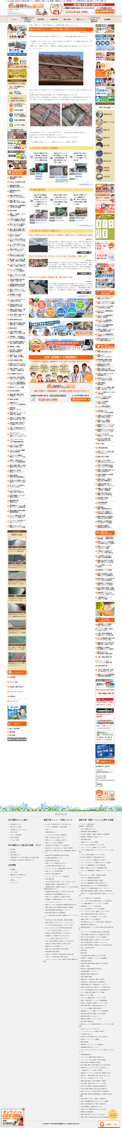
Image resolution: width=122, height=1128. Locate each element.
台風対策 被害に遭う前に (52, 860)
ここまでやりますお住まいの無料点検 (94, 19)
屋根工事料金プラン (51, 832)
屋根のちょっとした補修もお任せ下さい (56, 840)
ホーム (14, 19)
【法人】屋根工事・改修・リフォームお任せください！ (61, 881)
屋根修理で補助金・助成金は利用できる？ (104, 526)
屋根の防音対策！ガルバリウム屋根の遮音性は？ (106, 339)
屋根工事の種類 (104, 107)
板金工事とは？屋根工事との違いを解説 (17, 201)
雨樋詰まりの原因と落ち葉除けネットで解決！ (106, 648)
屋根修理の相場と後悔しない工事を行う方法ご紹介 (59, 891)
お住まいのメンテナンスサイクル (90, 1028)
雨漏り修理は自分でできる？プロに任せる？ (17, 196)
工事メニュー (80, 19)
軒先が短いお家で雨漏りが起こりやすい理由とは (17, 378)
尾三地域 (12, 735)
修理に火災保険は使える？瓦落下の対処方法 (106, 470)
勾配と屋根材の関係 (16, 360)
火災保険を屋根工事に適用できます (55, 865)
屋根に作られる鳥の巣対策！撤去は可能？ (57, 949)
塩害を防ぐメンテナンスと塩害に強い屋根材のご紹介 (96, 1073)
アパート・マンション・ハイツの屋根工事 (57, 876)
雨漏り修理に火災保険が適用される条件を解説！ (105, 517)
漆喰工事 (106, 130)
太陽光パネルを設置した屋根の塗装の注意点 (105, 416)
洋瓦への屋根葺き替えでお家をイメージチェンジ (17, 428)
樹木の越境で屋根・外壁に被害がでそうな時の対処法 (106, 588)
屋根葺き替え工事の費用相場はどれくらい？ (105, 365)
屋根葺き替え (108, 114)
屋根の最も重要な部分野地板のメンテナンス (17, 395)
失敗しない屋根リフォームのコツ (104, 355)
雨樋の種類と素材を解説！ (52, 951)
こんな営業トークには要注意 (104, 565)
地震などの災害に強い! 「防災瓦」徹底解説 (104, 489)
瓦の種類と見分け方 (16, 374)
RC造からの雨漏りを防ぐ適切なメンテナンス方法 (18, 481)
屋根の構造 (13, 210)
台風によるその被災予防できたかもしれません (106, 461)
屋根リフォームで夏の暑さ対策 (54, 871)
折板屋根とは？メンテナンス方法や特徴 (105, 411)
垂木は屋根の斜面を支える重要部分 (55, 912)
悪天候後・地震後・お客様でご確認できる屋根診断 (95, 834)
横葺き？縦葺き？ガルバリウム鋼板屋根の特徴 (106, 330)
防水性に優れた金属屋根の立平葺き (91, 1062)
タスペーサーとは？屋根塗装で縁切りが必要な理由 (95, 931)
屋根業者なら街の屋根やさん (18, 874)
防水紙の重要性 (15, 391)
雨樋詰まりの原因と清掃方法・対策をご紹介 (57, 943)
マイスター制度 (14, 840)
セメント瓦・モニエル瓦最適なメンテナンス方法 (17, 275)
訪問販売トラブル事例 (104, 570)
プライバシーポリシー (17, 691)
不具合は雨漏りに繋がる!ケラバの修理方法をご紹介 (95, 934)
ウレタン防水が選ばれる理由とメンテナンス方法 (17, 240)
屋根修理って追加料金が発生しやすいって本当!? (105, 584)
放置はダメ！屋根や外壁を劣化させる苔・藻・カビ (95, 1075)
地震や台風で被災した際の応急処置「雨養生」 (17, 310)
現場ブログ (38, 25)
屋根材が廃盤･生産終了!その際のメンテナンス (17, 423)
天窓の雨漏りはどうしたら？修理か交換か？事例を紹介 (96, 922)
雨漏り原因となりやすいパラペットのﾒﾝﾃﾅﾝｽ (17, 250)
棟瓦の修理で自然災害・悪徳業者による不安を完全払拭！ (97, 945)
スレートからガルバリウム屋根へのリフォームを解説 (106, 302)
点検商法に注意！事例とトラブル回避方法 (57, 845)
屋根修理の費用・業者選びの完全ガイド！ (17, 186)
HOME (31, 25)
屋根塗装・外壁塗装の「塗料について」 (92, 837)
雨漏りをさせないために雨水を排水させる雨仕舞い (95, 1091)
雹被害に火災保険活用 (87, 1111)
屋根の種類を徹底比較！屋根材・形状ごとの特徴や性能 (96, 891)
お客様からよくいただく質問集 (89, 842)
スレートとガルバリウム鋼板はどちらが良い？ (105, 297)
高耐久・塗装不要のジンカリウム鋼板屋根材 (17, 461)
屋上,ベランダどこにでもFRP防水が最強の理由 (18, 255)
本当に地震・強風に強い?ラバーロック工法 (18, 315)
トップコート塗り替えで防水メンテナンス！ (17, 521)
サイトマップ (14, 701)
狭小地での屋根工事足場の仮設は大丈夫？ (104, 439)
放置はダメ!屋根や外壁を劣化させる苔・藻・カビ (18, 418)
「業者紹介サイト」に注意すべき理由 (104, 598)
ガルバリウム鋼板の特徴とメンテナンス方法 (17, 456)
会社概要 (107, 19)
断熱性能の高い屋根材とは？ (15, 501)
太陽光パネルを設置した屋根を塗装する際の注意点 (59, 954)
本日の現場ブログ (15, 854)
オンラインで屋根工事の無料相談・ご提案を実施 (105, 537)
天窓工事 (106, 177)
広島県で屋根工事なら (17, 687)
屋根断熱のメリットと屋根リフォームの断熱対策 (17, 506)
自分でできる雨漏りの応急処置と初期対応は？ (105, 512)
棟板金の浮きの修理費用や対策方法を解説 (17, 206)
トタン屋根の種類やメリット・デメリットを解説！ (95, 903)
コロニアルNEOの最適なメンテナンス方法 (105, 434)
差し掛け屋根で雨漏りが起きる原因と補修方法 (94, 1088)
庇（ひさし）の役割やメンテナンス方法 (17, 486)
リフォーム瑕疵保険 (15, 835)
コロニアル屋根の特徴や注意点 (103, 402)
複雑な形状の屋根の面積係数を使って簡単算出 (17, 323)
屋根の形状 (13, 328)
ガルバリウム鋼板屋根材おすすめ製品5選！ (105, 325)
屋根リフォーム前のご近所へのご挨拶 (103, 547)
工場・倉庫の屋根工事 (104, 657)
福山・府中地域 (14, 728)
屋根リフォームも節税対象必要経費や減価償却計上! (106, 675)
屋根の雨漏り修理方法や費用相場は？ (17, 476)
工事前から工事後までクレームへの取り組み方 (105, 551)
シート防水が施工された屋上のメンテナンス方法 (17, 245)
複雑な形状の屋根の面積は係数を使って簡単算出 (94, 963)
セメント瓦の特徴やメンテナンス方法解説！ (17, 270)
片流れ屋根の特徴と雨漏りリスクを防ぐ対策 (17, 332)
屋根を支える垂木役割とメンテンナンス (17, 471)
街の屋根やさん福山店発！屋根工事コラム (22, 860)
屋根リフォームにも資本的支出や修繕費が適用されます (61, 904)
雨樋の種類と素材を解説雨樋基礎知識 (17, 511)
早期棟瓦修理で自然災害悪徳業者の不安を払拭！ (17, 285)
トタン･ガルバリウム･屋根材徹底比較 (17, 440)
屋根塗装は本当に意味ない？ (15, 191)
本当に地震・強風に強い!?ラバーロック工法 (93, 1083)
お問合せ (12, 696)
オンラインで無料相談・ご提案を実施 (56, 827)
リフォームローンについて (52, 902)
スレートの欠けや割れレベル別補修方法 (104, 397)
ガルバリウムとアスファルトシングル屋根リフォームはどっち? (18, 434)
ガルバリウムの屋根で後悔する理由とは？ (17, 446)
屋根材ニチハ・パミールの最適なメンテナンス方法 (106, 425)
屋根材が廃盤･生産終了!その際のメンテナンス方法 (95, 939)
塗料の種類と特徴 (104, 693)
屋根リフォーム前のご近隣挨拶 (54, 842)
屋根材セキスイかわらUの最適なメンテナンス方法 (105, 430)
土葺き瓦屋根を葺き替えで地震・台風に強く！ (17, 280)
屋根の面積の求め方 (16, 319)
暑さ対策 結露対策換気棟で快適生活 (16, 350)
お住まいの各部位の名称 (17, 182)
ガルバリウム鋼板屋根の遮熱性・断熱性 (105, 316)
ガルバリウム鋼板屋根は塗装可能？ (105, 311)
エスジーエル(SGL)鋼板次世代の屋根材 (17, 451)
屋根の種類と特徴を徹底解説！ (16, 177)
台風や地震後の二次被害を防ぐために (105, 475)
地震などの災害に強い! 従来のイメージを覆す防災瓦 (95, 987)
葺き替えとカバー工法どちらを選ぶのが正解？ (105, 379)
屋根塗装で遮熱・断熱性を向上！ (90, 974)
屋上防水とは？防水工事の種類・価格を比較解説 (17, 260)
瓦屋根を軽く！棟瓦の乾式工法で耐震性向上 (93, 982)
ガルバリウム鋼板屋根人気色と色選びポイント (105, 320)
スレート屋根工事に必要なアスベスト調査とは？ (17, 516)
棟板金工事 (107, 161)
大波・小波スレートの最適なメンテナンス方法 (17, 290)
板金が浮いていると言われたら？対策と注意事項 (106, 579)
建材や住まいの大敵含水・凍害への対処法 (17, 355)
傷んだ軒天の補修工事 (87, 1021)
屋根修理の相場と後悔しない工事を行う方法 (104, 360)
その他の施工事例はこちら (85, 184)
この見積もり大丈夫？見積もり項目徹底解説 (104, 556)
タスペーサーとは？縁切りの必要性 (16, 234)
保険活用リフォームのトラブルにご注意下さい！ (94, 1067)
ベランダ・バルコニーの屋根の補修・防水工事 (58, 868)
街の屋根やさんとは (15, 824)
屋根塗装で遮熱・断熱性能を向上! (104, 507)
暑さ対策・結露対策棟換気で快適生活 (91, 968)
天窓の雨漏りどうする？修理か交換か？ (17, 496)
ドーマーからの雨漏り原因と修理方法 (17, 491)
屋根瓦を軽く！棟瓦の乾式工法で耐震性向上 (104, 479)
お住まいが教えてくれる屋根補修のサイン (105, 374)
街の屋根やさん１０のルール (18, 829)
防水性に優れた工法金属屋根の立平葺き (16, 305)
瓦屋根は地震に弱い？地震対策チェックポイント (106, 484)
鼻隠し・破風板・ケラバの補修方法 (17, 214)
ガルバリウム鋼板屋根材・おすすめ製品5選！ (93, 865)
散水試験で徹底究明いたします (54, 858)
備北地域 (12, 732)
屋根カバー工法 (108, 122)
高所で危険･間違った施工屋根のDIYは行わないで (18, 466)
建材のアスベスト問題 (17, 387)
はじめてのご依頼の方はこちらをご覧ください (58, 824)
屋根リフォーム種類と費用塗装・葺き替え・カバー (106, 388)
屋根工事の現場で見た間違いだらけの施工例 (104, 493)
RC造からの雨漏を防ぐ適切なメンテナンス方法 (94, 1003)
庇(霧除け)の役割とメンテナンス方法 (16, 295)
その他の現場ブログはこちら (85, 296)
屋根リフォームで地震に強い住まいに (56, 863)
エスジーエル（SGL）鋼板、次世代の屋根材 (93, 1059)
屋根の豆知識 (14, 399)
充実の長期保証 (14, 837)
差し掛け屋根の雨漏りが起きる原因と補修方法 (17, 342)
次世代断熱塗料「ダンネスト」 (102, 503)
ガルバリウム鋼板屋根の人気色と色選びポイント (94, 883)
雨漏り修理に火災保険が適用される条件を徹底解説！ (96, 1117)
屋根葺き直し (108, 153)
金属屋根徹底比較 (86, 1054)
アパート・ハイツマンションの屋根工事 (104, 661)
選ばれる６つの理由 (15, 827)
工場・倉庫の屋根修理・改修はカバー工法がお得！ (106, 634)
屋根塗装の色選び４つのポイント (103, 498)
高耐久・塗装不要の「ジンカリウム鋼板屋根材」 (94, 1000)
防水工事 (106, 145)
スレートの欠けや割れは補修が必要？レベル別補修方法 (96, 901)
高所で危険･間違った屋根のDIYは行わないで (93, 1005)
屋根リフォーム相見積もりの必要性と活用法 (57, 897)
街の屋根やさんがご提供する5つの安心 (27, 19)
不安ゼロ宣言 (14, 832)
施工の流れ (67, 19)
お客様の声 (54, 19)
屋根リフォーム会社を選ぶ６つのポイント (106, 452)
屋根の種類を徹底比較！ (101, 383)
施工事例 (41, 19)
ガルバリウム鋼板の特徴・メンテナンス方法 (93, 997)
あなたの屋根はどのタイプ (88, 829)
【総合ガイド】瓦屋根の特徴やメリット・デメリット (96, 888)
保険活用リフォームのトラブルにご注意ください (106, 593)
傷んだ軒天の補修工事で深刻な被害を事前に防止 (17, 229)
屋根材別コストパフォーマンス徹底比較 (17, 403)
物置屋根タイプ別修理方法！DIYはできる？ (104, 624)
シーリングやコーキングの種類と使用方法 (17, 300)
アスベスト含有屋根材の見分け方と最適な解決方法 (95, 990)
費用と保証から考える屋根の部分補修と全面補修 (59, 907)
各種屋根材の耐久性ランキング (89, 1047)
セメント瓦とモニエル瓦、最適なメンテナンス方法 (95, 911)
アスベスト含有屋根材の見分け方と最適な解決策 (17, 383)
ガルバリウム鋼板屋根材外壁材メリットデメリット (106, 334)
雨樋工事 (106, 138)
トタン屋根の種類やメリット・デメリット (104, 406)
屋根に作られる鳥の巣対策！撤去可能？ (105, 652)
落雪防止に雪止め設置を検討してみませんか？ (58, 933)
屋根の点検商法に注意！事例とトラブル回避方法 (105, 574)
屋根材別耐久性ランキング (15, 408)
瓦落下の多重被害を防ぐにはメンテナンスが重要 (105, 466)
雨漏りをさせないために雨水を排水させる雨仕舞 (17, 364)
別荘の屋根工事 (102, 666)
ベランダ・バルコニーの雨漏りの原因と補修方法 (17, 265)
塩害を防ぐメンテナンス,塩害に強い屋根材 (18, 413)
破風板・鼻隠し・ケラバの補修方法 (91, 919)
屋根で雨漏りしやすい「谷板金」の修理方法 (17, 369)
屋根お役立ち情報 (103, 456)
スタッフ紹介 (14, 682)
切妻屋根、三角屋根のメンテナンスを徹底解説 (17, 337)
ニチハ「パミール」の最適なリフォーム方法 (93, 847)
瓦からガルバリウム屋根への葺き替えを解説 (105, 307)
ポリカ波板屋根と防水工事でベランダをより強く (106, 638)
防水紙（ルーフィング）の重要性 (90, 1039)
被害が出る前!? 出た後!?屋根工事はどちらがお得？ (106, 561)
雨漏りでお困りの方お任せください (55, 837)
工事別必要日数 (102, 448)
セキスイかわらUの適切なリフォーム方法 (92, 844)
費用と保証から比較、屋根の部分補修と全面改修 (106, 369)
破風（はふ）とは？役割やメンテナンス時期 (17, 526)
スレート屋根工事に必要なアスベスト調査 (92, 992)
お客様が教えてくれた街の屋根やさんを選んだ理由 (24, 857)
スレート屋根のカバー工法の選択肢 (106, 393)
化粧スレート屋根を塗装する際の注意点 (103, 420)
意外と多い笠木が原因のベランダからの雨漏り (17, 224)
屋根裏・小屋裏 (15, 346)
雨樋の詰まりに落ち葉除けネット (54, 946)
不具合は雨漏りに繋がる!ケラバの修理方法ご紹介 (18, 219)
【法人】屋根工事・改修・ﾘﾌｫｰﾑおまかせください (106, 670)
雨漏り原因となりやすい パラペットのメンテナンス (59, 922)
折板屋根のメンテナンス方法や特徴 (91, 906)
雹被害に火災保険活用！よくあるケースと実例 (105, 521)
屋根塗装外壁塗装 (106, 169)
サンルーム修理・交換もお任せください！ (105, 629)
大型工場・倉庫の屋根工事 (52, 873)
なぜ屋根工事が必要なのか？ (105, 351)
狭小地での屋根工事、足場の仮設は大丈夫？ (93, 857)
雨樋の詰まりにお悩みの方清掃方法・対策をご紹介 (106, 643)
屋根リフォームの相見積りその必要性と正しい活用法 (106, 542)
